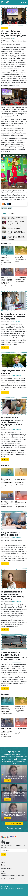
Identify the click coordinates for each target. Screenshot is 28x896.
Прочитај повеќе (5, 348)
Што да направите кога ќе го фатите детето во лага (21, 278)
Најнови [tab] (4, 214)
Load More (14, 743)
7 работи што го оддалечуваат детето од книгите (20, 502)
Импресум (3, 862)
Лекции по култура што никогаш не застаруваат (20, 256)
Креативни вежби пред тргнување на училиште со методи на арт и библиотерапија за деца (20, 480)
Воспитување (4, 28)
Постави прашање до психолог (14, 823)
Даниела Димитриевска (6, 262)
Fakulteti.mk (13, 888)
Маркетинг (3, 865)
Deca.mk (8, 888)
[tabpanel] (14, 228)
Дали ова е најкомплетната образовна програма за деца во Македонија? (7, 502)
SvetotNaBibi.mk (20, 888)
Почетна (2, 860)
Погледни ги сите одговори (14, 828)
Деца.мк (13, 38)
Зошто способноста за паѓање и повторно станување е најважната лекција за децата (6, 258)
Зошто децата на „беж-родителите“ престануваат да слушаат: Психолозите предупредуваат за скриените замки (7, 280)
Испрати (3, 854)
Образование (3, 475)
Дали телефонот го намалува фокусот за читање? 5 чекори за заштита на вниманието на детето (7, 481)
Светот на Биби (4, 208)
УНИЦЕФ (9, 208)
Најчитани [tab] (12, 214)
